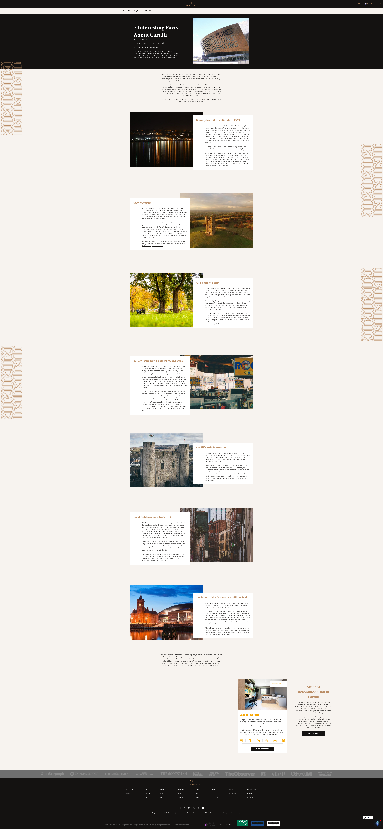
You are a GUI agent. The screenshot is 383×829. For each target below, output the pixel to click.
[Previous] (281, 708)
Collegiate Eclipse (316, 709)
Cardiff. (317, 727)
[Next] (284, 708)
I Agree (361, 814)
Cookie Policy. (370, 808)
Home (119, 11)
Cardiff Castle (234, 466)
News (124, 11)
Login (379, 4)
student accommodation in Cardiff (306, 707)
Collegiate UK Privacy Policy (353, 808)
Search (358, 4)
